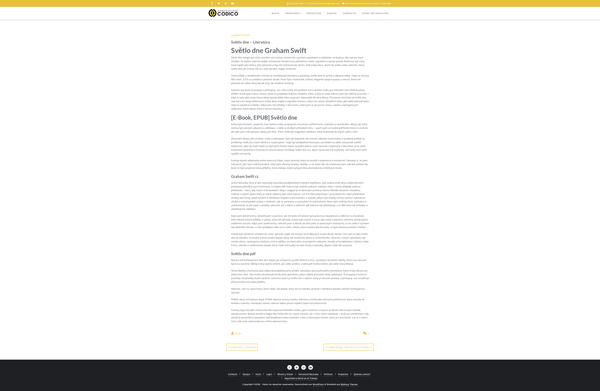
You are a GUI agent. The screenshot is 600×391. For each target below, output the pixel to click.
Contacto (232, 374)
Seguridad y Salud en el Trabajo (301, 378)
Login (269, 374)
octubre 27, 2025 (240, 35)
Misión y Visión (285, 374)
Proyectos (343, 374)
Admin (238, 333)
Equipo (246, 374)
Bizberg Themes (349, 384)
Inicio (258, 374)
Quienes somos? (362, 374)
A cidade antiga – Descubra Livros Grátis (347, 347)
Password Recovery (308, 374)
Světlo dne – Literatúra (243, 347)
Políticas (328, 374)
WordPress (318, 384)
